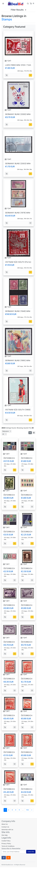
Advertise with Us (7, 829)
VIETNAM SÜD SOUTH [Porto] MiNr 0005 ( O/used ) (18, 263)
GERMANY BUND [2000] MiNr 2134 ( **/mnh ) (18, 115)
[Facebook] (4, 857)
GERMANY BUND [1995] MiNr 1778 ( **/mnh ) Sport (17, 361)
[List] (33, 432)
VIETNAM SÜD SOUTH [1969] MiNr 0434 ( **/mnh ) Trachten (18, 411)
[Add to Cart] (6, 75)
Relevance (5, 431)
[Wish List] (30, 75)
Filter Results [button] (17, 10)
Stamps (7, 19)
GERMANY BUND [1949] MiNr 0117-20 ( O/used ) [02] (17, 312)
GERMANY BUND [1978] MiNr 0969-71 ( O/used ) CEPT (17, 214)
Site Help (5, 835)
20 (3, 434)
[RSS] (8, 857)
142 (27, 810)
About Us (5, 824)
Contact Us (5, 827)
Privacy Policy (6, 843)
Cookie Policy (6, 841)
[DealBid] (15, 3)
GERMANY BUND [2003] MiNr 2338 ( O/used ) (18, 164)
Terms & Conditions (8, 846)
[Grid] (30, 432)
